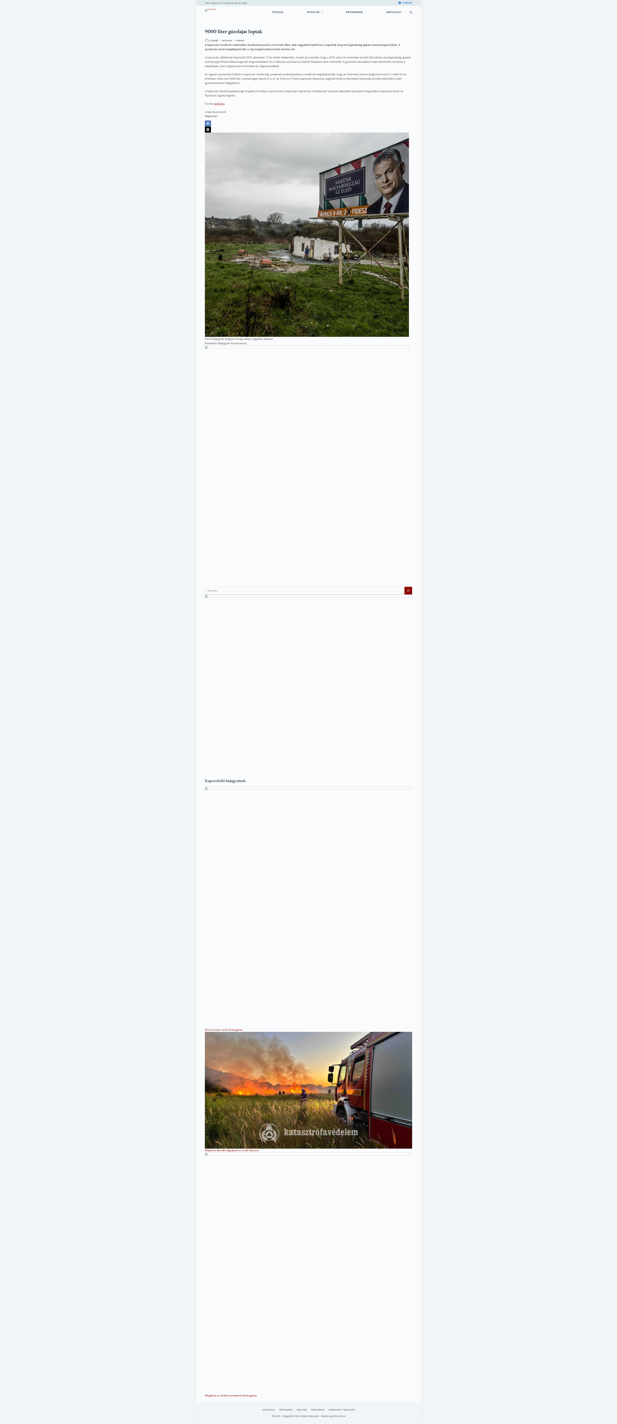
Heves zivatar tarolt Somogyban (224, 1030)
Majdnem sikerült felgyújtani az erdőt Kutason (232, 1150)
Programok (354, 12)
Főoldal (278, 12)
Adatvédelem (318, 1409)
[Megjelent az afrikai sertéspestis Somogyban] (308, 1273)
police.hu (219, 104)
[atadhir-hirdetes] (308, 681)
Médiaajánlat (286, 1409)
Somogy (240, 40)
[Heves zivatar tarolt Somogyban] (308, 907)
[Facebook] (308, 123)
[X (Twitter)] (308, 130)
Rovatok (313, 12)
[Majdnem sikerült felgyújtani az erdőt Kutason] (308, 1090)
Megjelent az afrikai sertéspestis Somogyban (231, 1395)
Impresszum (268, 1409)
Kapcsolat (394, 12)
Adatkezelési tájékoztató (342, 1409)
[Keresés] (411, 12)
